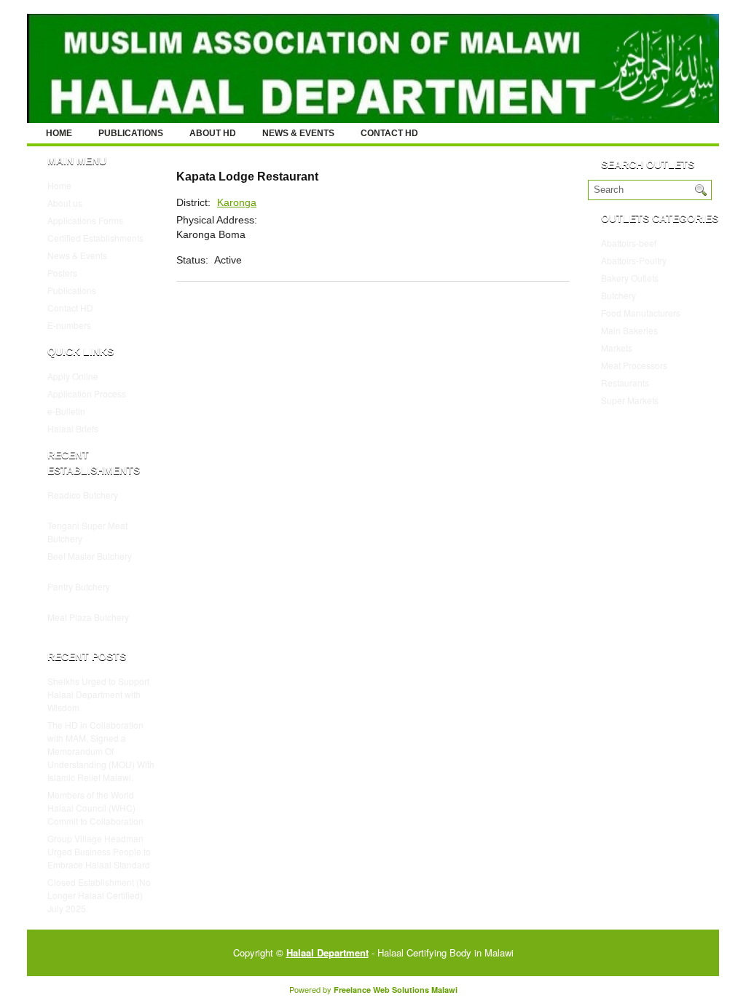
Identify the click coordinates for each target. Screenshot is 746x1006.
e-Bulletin (66, 411)
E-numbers (69, 325)
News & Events (298, 133)
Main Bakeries (629, 330)
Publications (130, 133)
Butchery (618, 295)
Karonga (236, 202)
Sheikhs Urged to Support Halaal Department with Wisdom (98, 694)
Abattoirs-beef (628, 243)
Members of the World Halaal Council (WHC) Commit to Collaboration (95, 807)
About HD (212, 133)
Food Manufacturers (640, 312)
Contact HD (389, 133)
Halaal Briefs (72, 428)
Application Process (86, 393)
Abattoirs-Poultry (634, 260)
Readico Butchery (82, 494)
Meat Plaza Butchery (88, 617)
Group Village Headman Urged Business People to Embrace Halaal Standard (99, 851)
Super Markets (630, 400)
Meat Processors (634, 365)
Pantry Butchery (78, 586)
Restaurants (625, 382)
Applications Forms (85, 220)
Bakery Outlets (630, 278)
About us (64, 203)
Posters (62, 272)
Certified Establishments (95, 237)
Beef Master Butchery (89, 556)
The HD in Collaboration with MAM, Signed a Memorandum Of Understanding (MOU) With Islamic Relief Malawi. (100, 750)
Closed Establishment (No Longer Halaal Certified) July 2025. (99, 895)
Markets (616, 347)
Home (59, 133)
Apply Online (72, 376)
